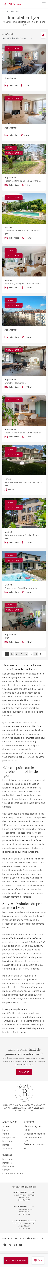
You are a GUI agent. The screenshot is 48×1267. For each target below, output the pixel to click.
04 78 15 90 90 (24, 1200)
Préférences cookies (34, 1144)
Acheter (6, 1126)
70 (35, 654)
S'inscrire (24, 1072)
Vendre (5, 1134)
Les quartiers (8, 1137)
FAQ (26, 1148)
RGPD (27, 1130)
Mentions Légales (32, 1126)
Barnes (5, 1145)
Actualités (7, 1148)
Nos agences (8, 1141)
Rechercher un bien (16, 1260)
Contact (6, 1169)
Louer (5, 1130)
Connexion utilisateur (12, 1173)
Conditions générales (34, 1134)
